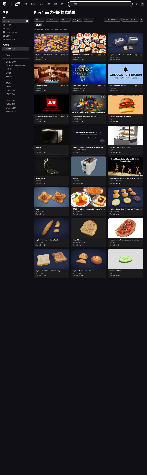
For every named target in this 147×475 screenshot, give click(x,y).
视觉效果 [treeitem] (11, 90)
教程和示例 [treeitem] (12, 111)
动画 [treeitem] (10, 83)
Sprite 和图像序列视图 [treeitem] (16, 65)
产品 (7, 21)
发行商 (8, 25)
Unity (8, 29)
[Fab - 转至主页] (17, 4)
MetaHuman (10, 40)
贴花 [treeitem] (10, 69)
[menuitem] (25, 4)
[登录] (142, 4)
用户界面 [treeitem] (11, 94)
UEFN (8, 36)
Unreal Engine (11, 32)
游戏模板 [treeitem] (11, 104)
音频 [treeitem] (10, 87)
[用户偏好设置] (141, 20)
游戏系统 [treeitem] (11, 100)
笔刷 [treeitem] (10, 73)
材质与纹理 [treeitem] (12, 62)
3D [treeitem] (9, 55)
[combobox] (102, 4)
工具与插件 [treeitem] (12, 108)
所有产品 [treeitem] (11, 49)
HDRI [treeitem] (10, 76)
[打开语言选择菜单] (137, 4)
